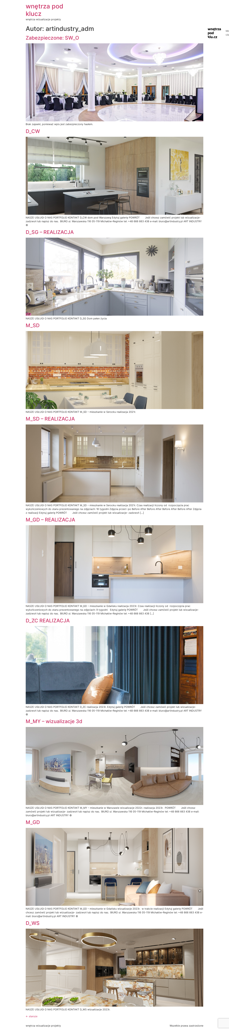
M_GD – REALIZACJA (50, 520)
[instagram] (207, 21)
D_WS (33, 923)
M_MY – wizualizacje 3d (54, 721)
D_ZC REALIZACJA (48, 621)
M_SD (33, 325)
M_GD (33, 822)
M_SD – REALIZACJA (50, 419)
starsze (31, 1016)
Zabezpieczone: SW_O (52, 38)
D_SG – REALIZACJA (50, 232)
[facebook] (207, 15)
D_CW (33, 131)
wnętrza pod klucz (44, 9)
